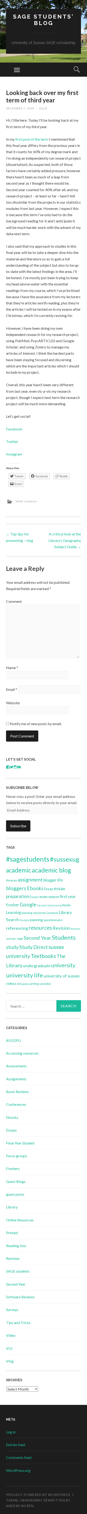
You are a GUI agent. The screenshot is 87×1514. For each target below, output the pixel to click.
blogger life (53, 880)
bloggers (16, 888)
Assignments (16, 1079)
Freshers (13, 1168)
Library (12, 1207)
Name (12, 667)
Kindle (66, 905)
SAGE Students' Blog (43, 20)
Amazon (11, 880)
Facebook (14, 429)
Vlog (10, 1361)
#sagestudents (27, 859)
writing (34, 984)
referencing (17, 928)
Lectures (52, 913)
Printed (12, 1232)
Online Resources (20, 1220)
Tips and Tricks (18, 1322)
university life (24, 975)
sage (20, 938)
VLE (9, 1348)
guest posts (15, 1194)
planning (36, 920)
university (63, 965)
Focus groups (16, 1156)
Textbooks (43, 956)
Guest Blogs (16, 1181)
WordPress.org (18, 1470)
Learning (13, 912)
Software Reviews (20, 1297)
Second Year (37, 938)
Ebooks (35, 888)
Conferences (16, 1104)
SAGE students (26, 501)
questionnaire (53, 920)
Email (11, 689)
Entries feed (15, 1444)
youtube (45, 984)
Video (11, 1335)
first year (68, 896)
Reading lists (16, 1245)
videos (11, 983)
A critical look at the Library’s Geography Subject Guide (64, 540)
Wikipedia (23, 983)
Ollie (43, 108)
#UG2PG (13, 1040)
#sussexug (64, 859)
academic (18, 870)
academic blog (51, 870)
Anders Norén (20, 1506)
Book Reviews (17, 1091)
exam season (49, 896)
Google (28, 904)
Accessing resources (22, 1053)
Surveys (12, 1309)
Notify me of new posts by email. (36, 723)
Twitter (12, 441)
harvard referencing (49, 905)
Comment (14, 601)
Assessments (16, 1066)
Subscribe (18, 826)
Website (13, 703)
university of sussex (62, 975)
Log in (11, 1432)
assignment (30, 880)
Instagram (14, 454)
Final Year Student (20, 1143)
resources (40, 927)
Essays (34, 897)
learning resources (34, 913)
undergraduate (37, 965)
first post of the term (31, 139)
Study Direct (33, 947)
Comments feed (18, 1457)
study (12, 947)
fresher (12, 904)
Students (64, 937)
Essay (48, 889)
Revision (61, 928)
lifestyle (24, 920)
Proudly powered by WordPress (38, 1495)
